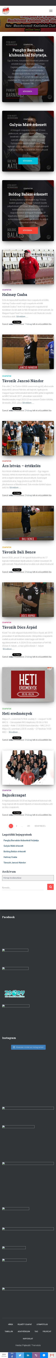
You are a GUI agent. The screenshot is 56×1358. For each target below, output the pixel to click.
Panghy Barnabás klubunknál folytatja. (21, 840)
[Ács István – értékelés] (28, 438)
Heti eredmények (17, 713)
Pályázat (47, 1331)
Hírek (10, 1324)
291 (28, 826)
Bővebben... (28, 91)
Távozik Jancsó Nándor (23, 380)
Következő (40, 826)
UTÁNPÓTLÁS (42, 1324)
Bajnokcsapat (14, 795)
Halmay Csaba (14, 294)
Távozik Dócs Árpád (19, 627)
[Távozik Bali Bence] (28, 523)
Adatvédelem (24, 1331)
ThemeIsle (36, 1345)
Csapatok (28, 45)
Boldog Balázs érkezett (15, 851)
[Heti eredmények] (28, 684)
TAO (36, 1331)
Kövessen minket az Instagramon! (30, 1047)
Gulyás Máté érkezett (13, 846)
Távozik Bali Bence (19, 552)
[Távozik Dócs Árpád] (28, 599)
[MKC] (6, 10)
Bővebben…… (22, 316)
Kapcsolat (28, 1339)
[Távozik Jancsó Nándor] (28, 352)
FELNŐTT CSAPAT (25, 1324)
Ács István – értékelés (21, 465)
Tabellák (9, 1331)
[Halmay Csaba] (28, 267)
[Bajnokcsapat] (28, 767)
